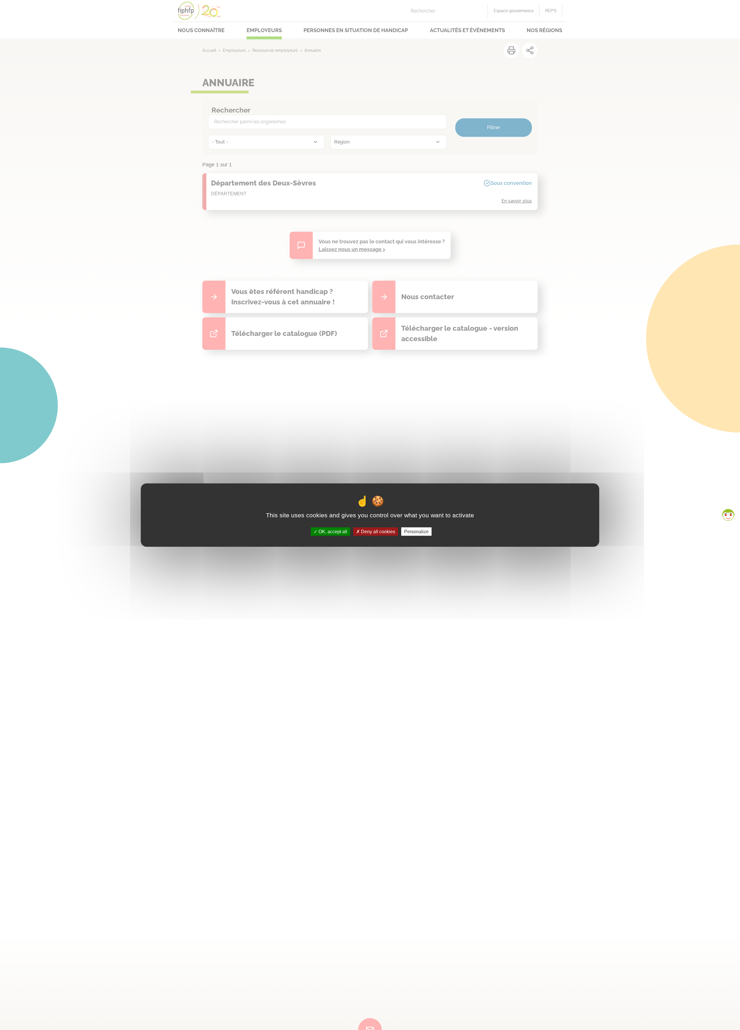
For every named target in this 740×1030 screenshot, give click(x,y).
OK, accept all (332, 531)
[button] (728, 515)
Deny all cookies (377, 531)
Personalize (416, 531)
